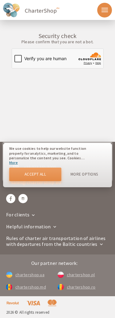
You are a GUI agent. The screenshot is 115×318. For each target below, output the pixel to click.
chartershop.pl (81, 274)
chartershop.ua (29, 274)
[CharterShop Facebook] (10, 198)
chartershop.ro (81, 287)
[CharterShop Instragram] (23, 198)
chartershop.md (30, 287)
